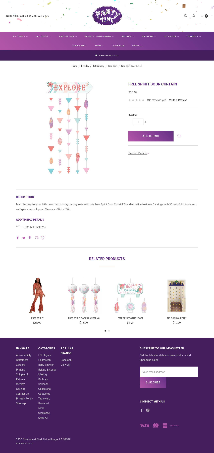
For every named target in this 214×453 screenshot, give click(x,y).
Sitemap (21, 403)
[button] (179, 136)
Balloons (148, 36)
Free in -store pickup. (108, 55)
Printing (20, 369)
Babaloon (66, 360)
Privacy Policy (24, 398)
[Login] (193, 16)
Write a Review (178, 100)
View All (65, 364)
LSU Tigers (19, 36)
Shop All (137, 45)
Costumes (192, 36)
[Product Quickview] (37, 293)
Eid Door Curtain (177, 318)
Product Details (137, 153)
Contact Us (22, 393)
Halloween (42, 36)
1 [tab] (105, 331)
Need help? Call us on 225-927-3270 (27, 15)
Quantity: (132, 115)
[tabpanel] (37, 301)
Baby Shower (66, 36)
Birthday (127, 36)
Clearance (118, 45)
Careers (20, 364)
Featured (43, 403)
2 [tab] (109, 331)
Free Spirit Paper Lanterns (83, 318)
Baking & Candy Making (98, 36)
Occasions (170, 36)
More (96, 45)
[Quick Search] (185, 16)
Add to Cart (84, 305)
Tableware (78, 45)
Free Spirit (37, 318)
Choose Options (40, 307)
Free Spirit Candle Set (130, 318)
